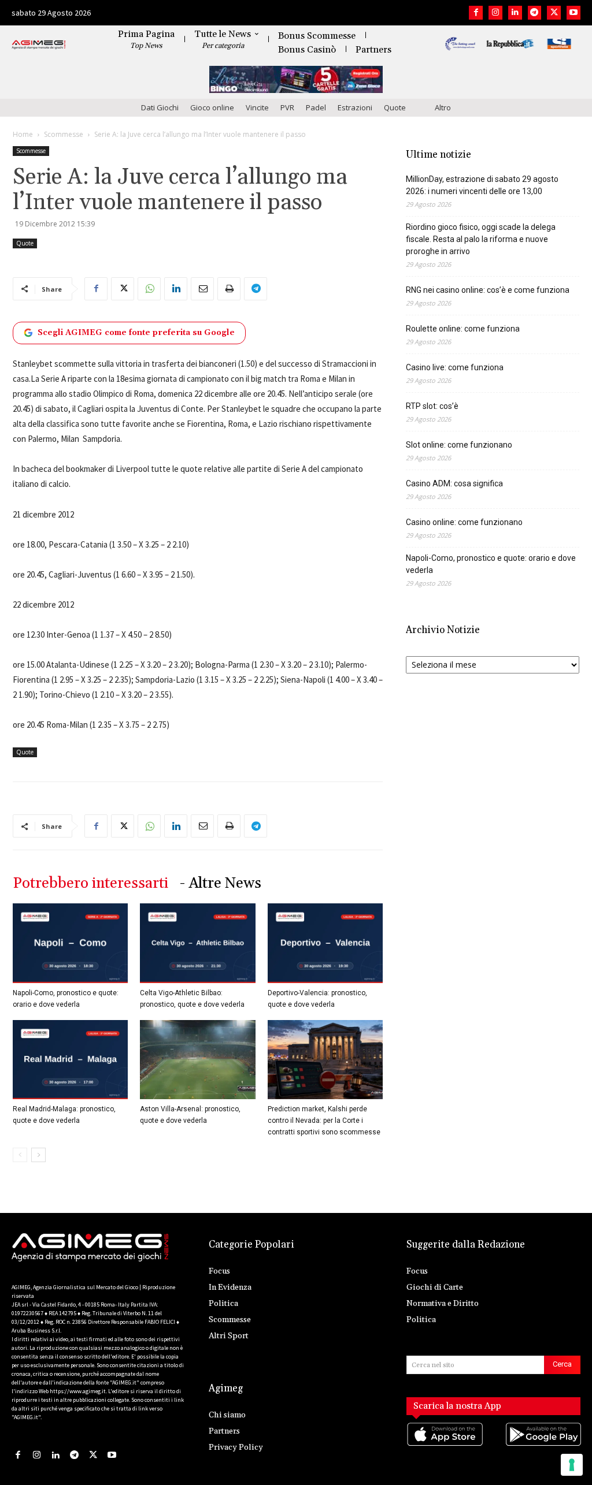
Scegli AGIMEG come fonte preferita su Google (136, 332)
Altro (443, 107)
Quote (395, 107)
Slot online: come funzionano (459, 444)
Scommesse (63, 134)
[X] (554, 13)
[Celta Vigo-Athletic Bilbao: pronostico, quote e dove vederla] (197, 942)
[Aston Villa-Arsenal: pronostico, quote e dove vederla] (197, 1059)
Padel (316, 107)
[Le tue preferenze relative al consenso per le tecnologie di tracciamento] (572, 1465)
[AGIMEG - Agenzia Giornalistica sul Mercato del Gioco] (39, 45)
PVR (287, 107)
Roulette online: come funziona (463, 328)
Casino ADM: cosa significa (454, 483)
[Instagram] (495, 13)
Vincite (257, 107)
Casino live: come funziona (455, 367)
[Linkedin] (515, 13)
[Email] (202, 288)
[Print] (228, 288)
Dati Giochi (160, 107)
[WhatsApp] (149, 288)
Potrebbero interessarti (90, 883)
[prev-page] (20, 1155)
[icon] (444, 1446)
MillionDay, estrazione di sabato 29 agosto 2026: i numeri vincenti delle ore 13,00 (482, 185)
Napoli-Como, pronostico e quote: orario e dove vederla (491, 564)
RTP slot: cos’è (432, 406)
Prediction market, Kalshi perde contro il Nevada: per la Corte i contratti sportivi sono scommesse (324, 1120)
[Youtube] (573, 13)
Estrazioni (355, 107)
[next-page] (38, 1155)
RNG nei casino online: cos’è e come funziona (487, 290)
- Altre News (220, 883)
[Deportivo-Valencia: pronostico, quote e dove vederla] (325, 942)
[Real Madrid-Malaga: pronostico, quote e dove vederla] (70, 1059)
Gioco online (212, 107)
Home (23, 134)
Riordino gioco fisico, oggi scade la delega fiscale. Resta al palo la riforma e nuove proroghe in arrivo (481, 239)
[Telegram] (535, 13)
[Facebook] (476, 13)
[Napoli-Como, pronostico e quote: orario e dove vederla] (70, 942)
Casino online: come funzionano (464, 522)
